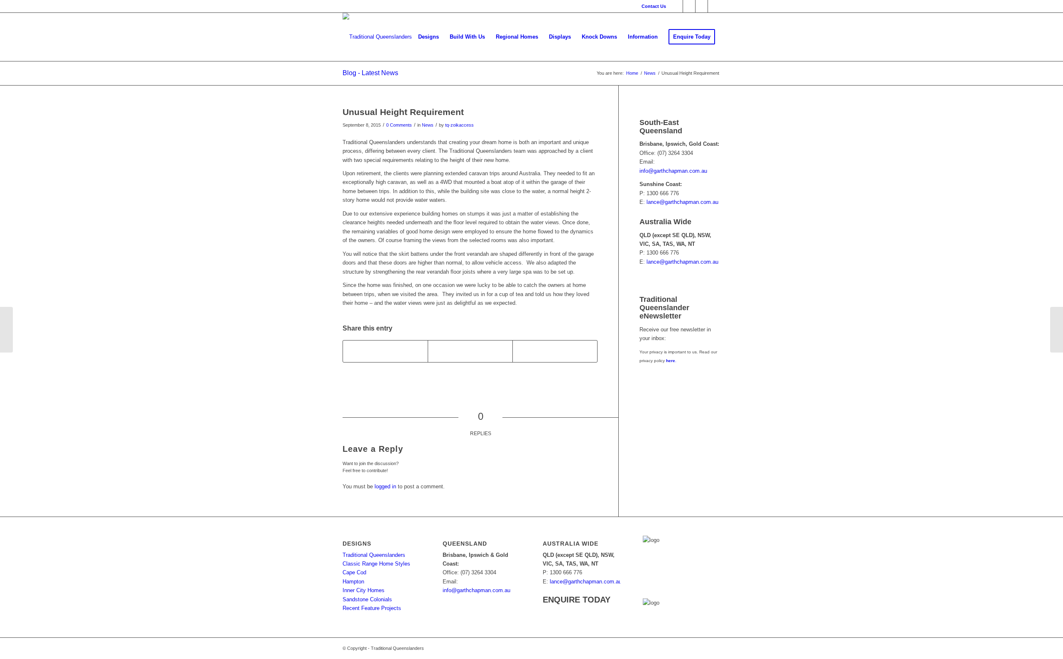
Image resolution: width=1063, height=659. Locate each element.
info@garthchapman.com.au (673, 171)
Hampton (353, 581)
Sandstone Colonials (367, 599)
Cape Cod (354, 572)
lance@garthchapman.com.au (682, 202)
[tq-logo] (377, 37)
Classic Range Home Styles (376, 564)
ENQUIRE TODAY (576, 599)
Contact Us (654, 6)
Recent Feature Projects (372, 608)
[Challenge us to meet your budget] (6, 330)
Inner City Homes (364, 590)
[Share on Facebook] (385, 351)
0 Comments (399, 124)
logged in (385, 486)
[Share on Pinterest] (555, 351)
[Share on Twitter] (470, 351)
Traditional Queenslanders (374, 555)
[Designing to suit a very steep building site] (1056, 330)
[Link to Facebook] (677, 6)
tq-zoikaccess (459, 124)
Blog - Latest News (370, 72)
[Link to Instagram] (714, 6)
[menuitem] (651, 6)
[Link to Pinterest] (689, 6)
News (428, 124)
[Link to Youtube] (702, 6)
